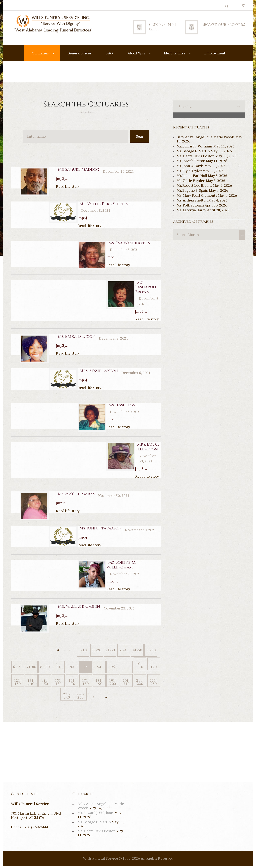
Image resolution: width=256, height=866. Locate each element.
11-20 (96, 649)
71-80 (31, 666)
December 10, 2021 (118, 171)
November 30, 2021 (125, 411)
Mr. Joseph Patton (191, 160)
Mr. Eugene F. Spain (192, 190)
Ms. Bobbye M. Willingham (121, 565)
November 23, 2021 (119, 608)
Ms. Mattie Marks (76, 493)
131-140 (31, 682)
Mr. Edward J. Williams (195, 146)
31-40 (123, 649)
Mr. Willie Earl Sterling (105, 203)
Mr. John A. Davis (190, 165)
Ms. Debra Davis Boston (195, 155)
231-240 (67, 696)
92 (72, 666)
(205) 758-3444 (162, 24)
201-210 (126, 682)
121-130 (17, 682)
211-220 (140, 682)
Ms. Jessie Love (123, 405)
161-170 (72, 682)
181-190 (99, 682)
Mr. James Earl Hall (192, 175)
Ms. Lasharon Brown (145, 287)
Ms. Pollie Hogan (190, 205)
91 (58, 666)
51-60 (151, 649)
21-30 (110, 649)
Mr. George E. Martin (193, 150)
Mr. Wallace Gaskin (79, 606)
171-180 (85, 682)
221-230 (153, 682)
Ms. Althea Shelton (192, 200)
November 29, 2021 (125, 573)
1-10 (83, 649)
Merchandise (174, 53)
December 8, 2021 (95, 210)
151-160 (58, 682)
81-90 (45, 666)
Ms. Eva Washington (129, 243)
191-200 (112, 682)
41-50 (137, 649)
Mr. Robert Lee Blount (194, 185)
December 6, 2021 (136, 372)
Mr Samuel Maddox (78, 169)
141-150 (45, 682)
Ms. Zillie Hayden (191, 180)
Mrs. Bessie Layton (98, 370)
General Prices (79, 53)
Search (139, 138)
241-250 (80, 696)
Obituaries (40, 53)
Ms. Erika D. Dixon (76, 336)
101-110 (140, 665)
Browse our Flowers (223, 24)
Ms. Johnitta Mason (100, 528)
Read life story (68, 186)
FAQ (109, 53)
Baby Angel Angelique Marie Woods (206, 136)
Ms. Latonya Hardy (191, 209)
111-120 (153, 665)
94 (99, 666)
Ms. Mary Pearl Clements (197, 195)
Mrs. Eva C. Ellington (147, 447)
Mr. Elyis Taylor (189, 170)
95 (113, 666)
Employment (214, 53)
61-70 (17, 666)
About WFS (136, 53)
